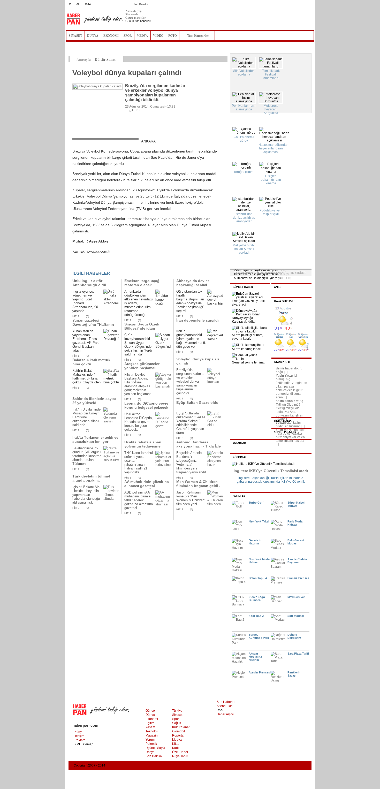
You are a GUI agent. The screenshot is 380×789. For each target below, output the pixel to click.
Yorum (150, 739)
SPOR (128, 35)
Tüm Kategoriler (199, 35)
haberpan (94, 19)
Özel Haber (180, 752)
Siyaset (177, 715)
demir (280, 368)
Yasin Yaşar (284, 375)
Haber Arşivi (225, 714)
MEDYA (142, 35)
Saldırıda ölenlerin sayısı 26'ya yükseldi (94, 401)
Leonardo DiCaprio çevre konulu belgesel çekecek (146, 405)
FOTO (172, 35)
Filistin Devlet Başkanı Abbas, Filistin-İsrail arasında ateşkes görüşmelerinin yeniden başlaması (138, 384)
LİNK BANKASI (283, 421)
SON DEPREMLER (285, 432)
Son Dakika (154, 756)
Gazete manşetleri (135, 17)
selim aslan (284, 401)
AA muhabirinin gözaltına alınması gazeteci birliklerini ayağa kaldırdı (146, 486)
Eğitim (150, 723)
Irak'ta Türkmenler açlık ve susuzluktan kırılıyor (95, 439)
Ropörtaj (178, 735)
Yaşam (150, 727)
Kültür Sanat (180, 727)
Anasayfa (84, 59)
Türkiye (177, 710)
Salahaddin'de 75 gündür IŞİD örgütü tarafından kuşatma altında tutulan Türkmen (86, 456)
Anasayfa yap (133, 10)
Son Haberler (226, 702)
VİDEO (158, 35)
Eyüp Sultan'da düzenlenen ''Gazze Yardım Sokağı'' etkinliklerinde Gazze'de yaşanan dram (190, 423)
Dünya (150, 715)
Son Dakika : (142, 4)
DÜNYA (92, 35)
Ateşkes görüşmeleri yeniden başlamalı (142, 366)
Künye (78, 732)
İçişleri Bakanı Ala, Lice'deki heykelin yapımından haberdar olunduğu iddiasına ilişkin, (86, 494)
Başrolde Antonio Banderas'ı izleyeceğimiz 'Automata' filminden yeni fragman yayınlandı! (191, 462)
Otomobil (178, 731)
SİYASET (75, 35)
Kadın (176, 748)
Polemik (151, 744)
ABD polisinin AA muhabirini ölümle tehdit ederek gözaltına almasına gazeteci (138, 500)
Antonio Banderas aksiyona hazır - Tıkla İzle (198, 444)
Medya (177, 739)
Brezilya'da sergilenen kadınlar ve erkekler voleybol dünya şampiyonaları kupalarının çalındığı (190, 381)
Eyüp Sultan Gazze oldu (197, 402)
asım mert (283, 430)
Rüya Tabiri (180, 756)
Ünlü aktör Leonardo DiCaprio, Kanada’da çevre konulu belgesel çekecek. (138, 421)
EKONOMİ (111, 35)
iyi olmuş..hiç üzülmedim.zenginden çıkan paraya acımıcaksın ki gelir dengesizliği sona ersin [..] (291, 386)
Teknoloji (152, 731)
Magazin (152, 735)
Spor (175, 719)
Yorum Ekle (82, 265)
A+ (214, 59)
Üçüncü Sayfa (155, 748)
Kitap (175, 744)
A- (224, 59)
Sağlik (176, 723)
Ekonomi (152, 719)
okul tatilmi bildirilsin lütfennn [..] (290, 424)
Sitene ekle (131, 14)
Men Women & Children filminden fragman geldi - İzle (198, 486)
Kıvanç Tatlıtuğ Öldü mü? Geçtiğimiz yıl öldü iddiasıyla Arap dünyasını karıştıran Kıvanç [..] (289, 410)
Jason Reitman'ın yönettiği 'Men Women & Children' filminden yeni (190, 498)
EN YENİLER (298, 273)
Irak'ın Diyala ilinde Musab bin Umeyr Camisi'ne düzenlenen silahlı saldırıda (86, 417)
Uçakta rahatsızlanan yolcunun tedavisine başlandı (142, 446)
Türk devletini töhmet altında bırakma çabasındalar (91, 480)
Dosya (150, 752)
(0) (87, 316)
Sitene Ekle (225, 706)
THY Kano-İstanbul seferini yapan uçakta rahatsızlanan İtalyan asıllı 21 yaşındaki (138, 462)
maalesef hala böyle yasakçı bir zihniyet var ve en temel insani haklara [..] (290, 437)
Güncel (151, 710)
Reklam (79, 740)
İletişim (79, 736)
